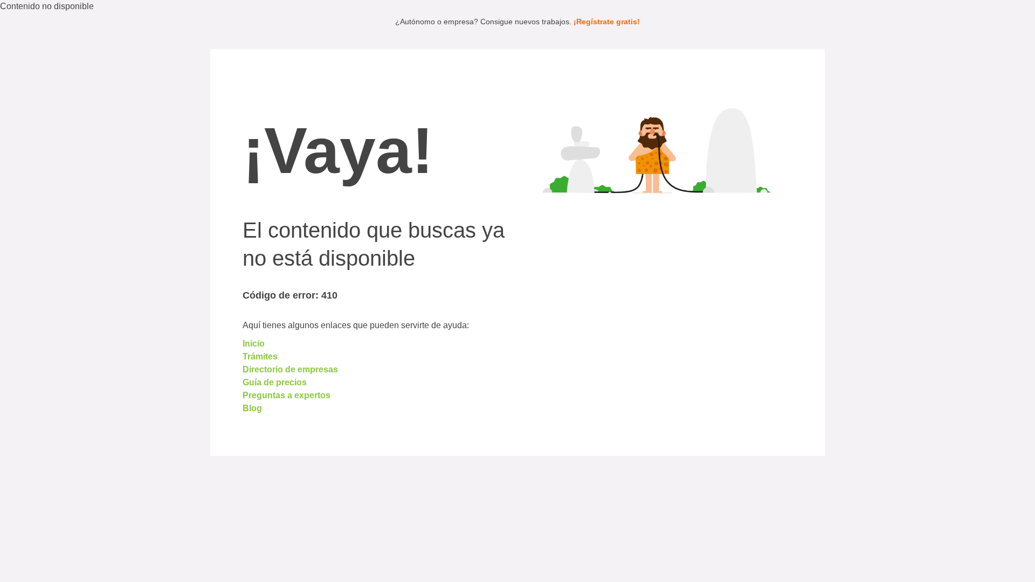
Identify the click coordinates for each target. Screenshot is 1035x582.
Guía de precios (275, 382)
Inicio (254, 343)
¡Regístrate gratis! (607, 21)
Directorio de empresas (290, 369)
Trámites (260, 356)
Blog (252, 408)
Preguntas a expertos (286, 395)
